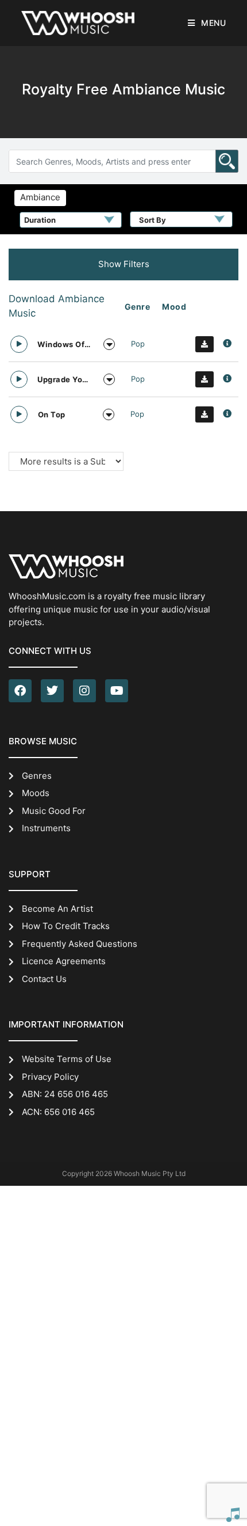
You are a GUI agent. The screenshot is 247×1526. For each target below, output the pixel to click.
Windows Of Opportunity (64, 344)
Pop (138, 343)
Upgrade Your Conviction (64, 379)
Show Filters (123, 263)
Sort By (152, 219)
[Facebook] (20, 690)
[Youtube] (116, 690)
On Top (51, 414)
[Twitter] (52, 690)
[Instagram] (84, 690)
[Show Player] (232, 1514)
